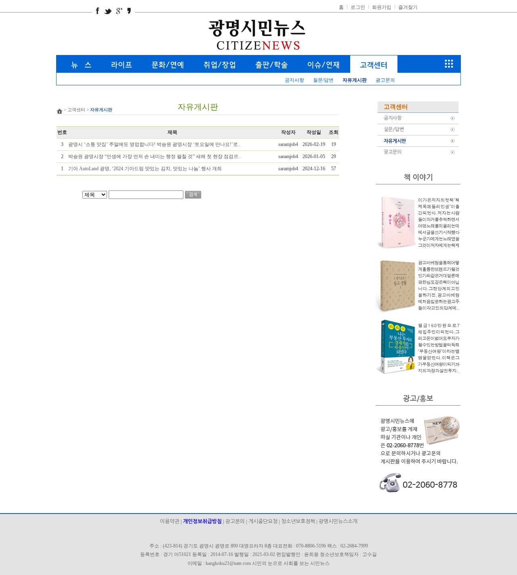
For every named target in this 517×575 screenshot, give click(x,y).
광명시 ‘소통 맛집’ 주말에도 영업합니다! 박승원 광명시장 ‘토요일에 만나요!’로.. (154, 144)
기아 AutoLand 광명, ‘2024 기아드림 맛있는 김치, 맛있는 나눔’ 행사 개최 (145, 168)
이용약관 (169, 521)
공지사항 (294, 80)
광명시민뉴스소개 (338, 521)
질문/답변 (323, 80)
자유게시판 (395, 141)
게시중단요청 (262, 521)
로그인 (358, 7)
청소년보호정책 (298, 521)
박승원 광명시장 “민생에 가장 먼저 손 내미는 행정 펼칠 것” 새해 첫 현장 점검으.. (154, 156)
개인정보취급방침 (202, 521)
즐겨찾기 (408, 7)
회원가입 (382, 7)
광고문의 (385, 80)
